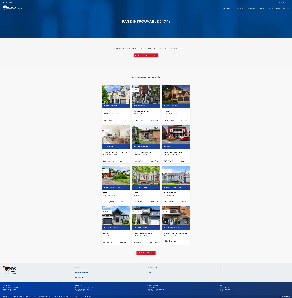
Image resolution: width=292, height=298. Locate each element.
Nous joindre (8, 2)
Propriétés (226, 8)
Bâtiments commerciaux (81, 272)
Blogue (277, 8)
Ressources (251, 8)
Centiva (287, 296)
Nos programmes (79, 277)
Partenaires (78, 275)
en (288, 2)
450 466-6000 (9, 290)
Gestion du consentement (85, 296)
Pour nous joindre (150, 55)
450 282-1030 (225, 290)
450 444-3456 (81, 290)
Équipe (261, 8)
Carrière (270, 8)
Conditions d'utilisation (72, 296)
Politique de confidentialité (59, 296)
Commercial (239, 8)
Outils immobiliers (152, 267)
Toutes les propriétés (146, 252)
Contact (286, 8)
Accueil (137, 55)
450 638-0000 (154, 290)
